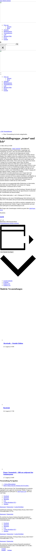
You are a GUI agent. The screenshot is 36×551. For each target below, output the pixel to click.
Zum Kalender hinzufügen (7, 252)
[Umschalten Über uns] (29, 77)
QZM (2, 217)
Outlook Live (6, 285)
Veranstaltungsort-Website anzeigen (9, 223)
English (4, 550)
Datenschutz (10, 507)
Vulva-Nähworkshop (9, 484)
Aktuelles (6, 30)
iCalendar (5, 282)
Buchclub (6, 408)
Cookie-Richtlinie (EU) (10, 502)
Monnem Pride (8, 36)
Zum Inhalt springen (5, 0)
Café (5, 34)
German (4, 548)
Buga (8, 28)
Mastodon (6, 499)
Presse (5, 38)
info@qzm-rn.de (21, 491)
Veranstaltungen (8, 33)
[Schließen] (3, 47)
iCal (5, 501)
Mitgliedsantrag (8, 31)
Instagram (6, 497)
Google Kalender (7, 281)
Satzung (9, 26)
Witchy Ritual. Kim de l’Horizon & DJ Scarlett (16, 485)
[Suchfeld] (0, 42)
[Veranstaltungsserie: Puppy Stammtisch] (15, 477)
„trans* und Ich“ (16, 148)
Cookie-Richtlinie (19, 507)
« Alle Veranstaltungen (6, 131)
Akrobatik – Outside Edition (13, 343)
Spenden (6, 504)
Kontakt (6, 39)
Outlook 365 (6, 284)
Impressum (3, 507)
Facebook (6, 496)
